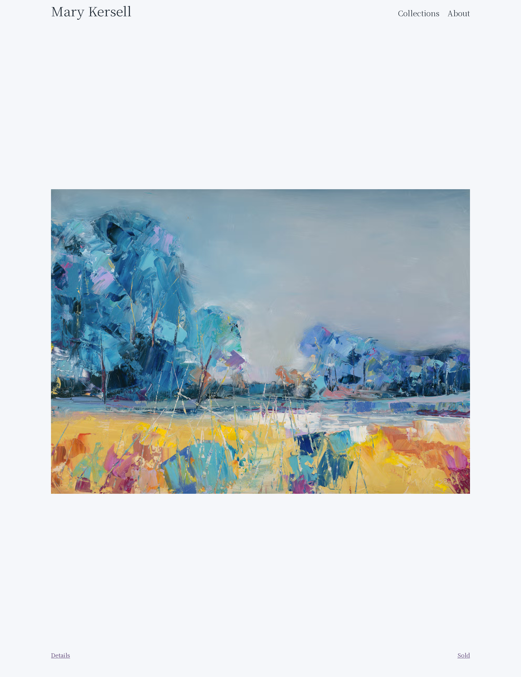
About (458, 13)
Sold (464, 655)
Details (60, 655)
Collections (419, 13)
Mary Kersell (91, 10)
